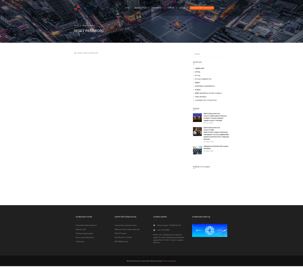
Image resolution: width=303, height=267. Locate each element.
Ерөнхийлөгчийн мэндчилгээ (86, 225)
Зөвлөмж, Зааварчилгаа (205, 86)
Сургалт (171, 8)
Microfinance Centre (123, 237)
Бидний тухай (140, 8)
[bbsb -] (89, 7)
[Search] (226, 54)
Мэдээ (182, 8)
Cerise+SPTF (199, 68)
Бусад (197, 75)
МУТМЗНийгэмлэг (121, 241)
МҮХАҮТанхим (120, 233)
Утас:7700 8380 (163, 230)
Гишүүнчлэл (157, 8)
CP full (197, 72)
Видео (197, 83)
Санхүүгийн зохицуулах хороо (125, 225)
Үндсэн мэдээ (201, 97)
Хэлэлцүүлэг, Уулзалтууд (205, 100)
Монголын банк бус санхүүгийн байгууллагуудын (144, 261)
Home (76, 26)
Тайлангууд (80, 241)
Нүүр (127, 8)
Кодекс (198, 90)
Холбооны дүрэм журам (84, 233)
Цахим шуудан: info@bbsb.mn (169, 225)
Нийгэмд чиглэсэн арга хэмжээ (208, 93)
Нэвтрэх (222, 8)
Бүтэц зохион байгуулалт (85, 237)
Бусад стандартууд (203, 79)
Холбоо (165, 261)
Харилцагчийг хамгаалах (202, 8)
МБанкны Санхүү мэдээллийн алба (127, 229)
